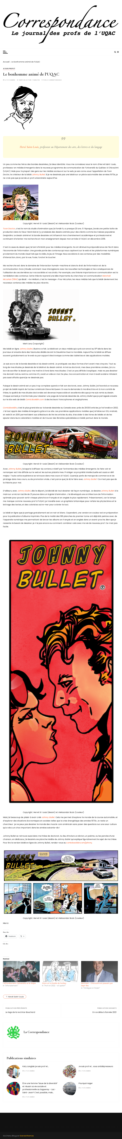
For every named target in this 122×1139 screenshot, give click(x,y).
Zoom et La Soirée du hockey (54, 983)
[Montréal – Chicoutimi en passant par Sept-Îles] (99, 971)
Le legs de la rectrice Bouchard (20, 1012)
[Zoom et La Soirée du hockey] (60, 971)
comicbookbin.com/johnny (79, 842)
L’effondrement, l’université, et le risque (19, 983)
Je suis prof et (9, 69)
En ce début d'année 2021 (104, 1012)
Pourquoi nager (86, 1083)
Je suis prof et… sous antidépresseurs (96, 1066)
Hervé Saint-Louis (29, 147)
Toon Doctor (9, 228)
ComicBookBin (10, 407)
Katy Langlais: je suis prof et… (35, 1066)
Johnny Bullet (38, 174)
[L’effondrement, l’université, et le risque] (21, 971)
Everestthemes (27, 1135)
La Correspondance (54, 80)
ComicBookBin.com (34, 399)
